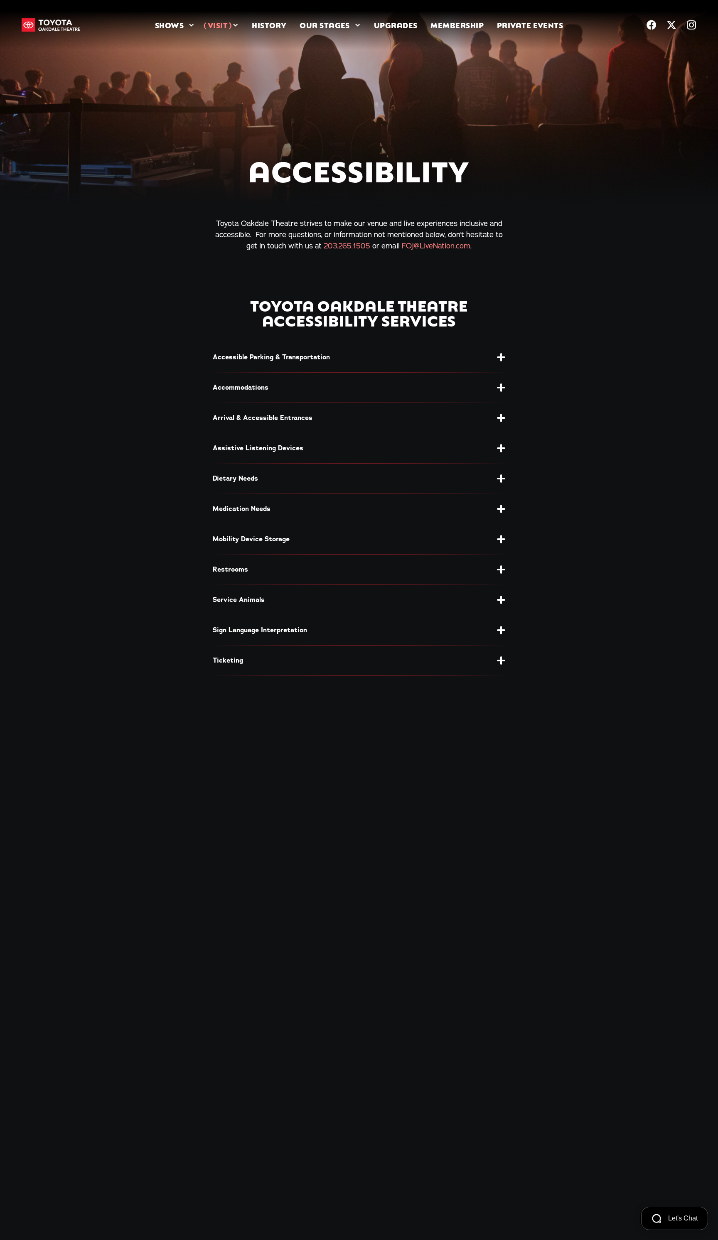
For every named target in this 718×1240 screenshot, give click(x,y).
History (269, 25)
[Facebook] (652, 25)
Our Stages (325, 25)
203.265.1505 (347, 245)
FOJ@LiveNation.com (436, 245)
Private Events (530, 25)
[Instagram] (691, 25)
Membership (457, 25)
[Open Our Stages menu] (358, 25)
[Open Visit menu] (236, 25)
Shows (169, 25)
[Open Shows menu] (191, 25)
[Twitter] (671, 25)
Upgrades (396, 25)
